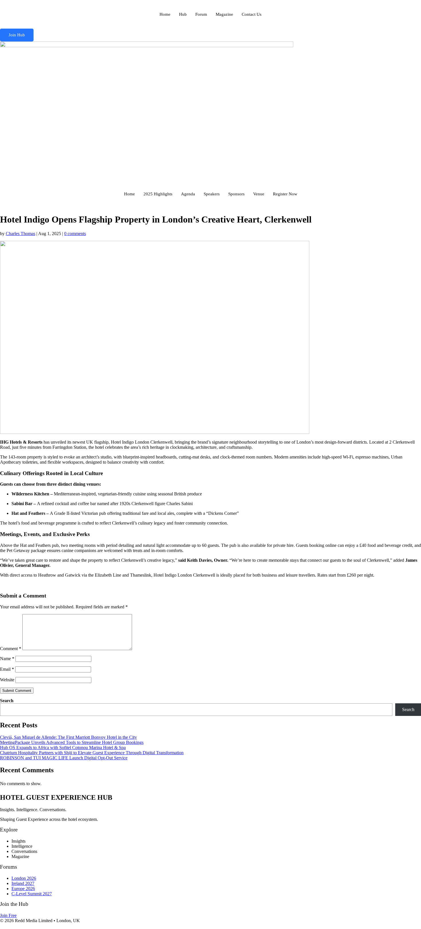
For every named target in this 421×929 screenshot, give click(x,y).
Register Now (285, 194)
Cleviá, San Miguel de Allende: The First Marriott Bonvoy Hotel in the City (68, 737)
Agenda (188, 194)
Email (7, 669)
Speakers (212, 194)
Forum (201, 14)
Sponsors (236, 194)
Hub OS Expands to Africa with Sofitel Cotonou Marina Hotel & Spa (63, 747)
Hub (183, 14)
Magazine (224, 14)
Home (165, 14)
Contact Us (251, 14)
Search (6, 700)
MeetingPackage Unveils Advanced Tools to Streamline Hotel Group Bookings (71, 742)
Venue (258, 194)
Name (7, 658)
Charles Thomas (20, 233)
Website (7, 679)
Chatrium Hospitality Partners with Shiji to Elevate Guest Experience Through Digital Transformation (92, 752)
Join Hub (17, 35)
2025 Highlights (157, 194)
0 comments (75, 233)
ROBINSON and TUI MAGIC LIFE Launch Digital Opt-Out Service (63, 757)
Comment (10, 648)
